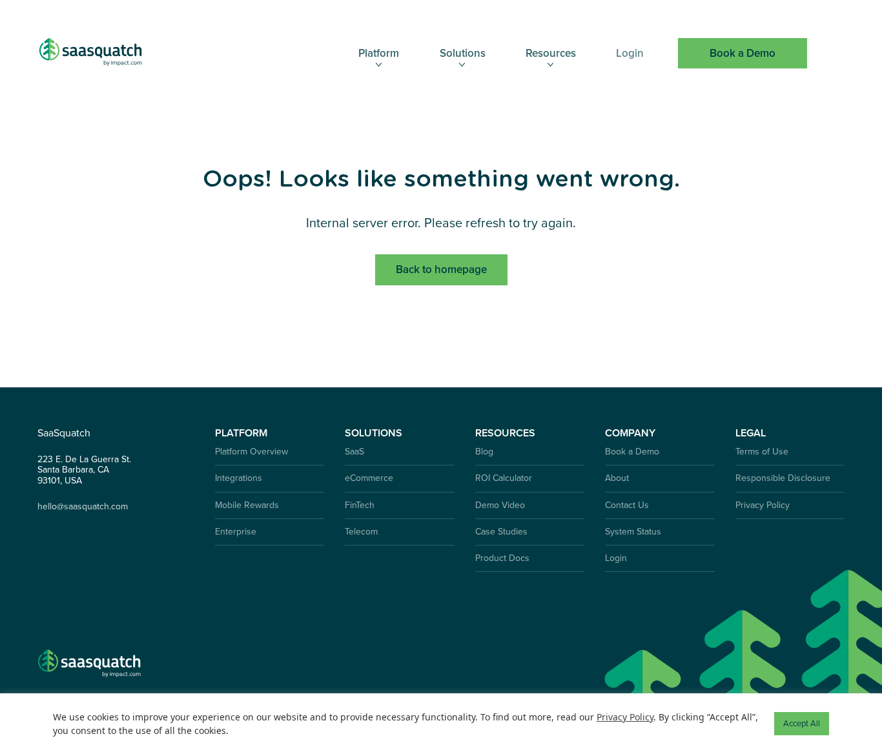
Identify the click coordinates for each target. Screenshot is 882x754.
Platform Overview (251, 451)
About (617, 478)
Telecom (361, 531)
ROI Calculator (503, 478)
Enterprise (235, 531)
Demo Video (500, 505)
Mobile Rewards (247, 505)
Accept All (801, 723)
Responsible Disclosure (782, 478)
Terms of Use (761, 451)
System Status (633, 531)
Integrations (238, 478)
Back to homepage (441, 269)
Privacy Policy (762, 505)
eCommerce (369, 478)
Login (630, 53)
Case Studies (501, 531)
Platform (378, 53)
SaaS (354, 451)
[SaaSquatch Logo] (103, 53)
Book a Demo (742, 53)
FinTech (359, 505)
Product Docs (502, 558)
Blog (484, 451)
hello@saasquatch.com (82, 507)
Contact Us (627, 505)
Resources (551, 53)
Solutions (463, 53)
